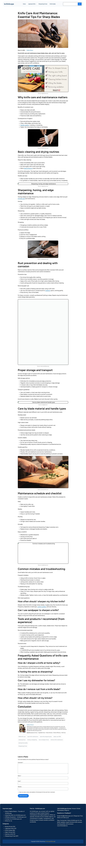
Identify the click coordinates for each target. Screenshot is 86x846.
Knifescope (47, 841)
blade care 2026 (57, 736)
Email (19, 781)
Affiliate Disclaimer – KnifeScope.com (15, 817)
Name (19, 775)
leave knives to (28, 168)
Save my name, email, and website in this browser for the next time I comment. (37, 792)
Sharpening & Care (23, 746)
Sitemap (53, 841)
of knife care (21, 198)
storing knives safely (23, 743)
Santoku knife (9, 834)
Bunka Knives (8, 826)
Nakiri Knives (8, 832)
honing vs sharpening (32, 739)
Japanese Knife (9, 828)
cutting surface (41, 606)
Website (19, 786)
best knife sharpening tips (46, 736)
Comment (20, 762)
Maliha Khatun (30, 50)
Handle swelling (24, 125)
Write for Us (8, 821)
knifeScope (9, 4)
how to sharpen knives (44, 739)
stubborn (47, 290)
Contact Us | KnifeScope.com (13, 819)
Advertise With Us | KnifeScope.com (15, 815)
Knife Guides (8, 830)
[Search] (80, 4)
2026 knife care (22, 736)
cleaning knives (22, 739)
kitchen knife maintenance (57, 739)
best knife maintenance (33, 736)
